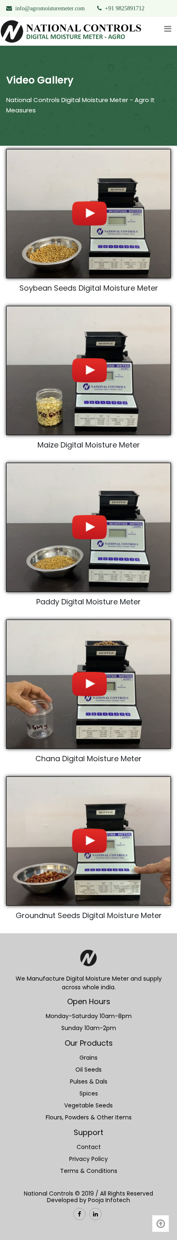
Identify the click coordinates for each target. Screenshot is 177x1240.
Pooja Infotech (109, 1200)
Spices (88, 1093)
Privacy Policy (88, 1159)
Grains (88, 1058)
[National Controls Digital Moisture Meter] (88, 962)
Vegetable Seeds (88, 1105)
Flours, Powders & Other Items (89, 1117)
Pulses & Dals (88, 1081)
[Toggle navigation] (167, 30)
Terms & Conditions (88, 1171)
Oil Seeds (88, 1069)
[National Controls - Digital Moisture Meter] (72, 31)
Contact (89, 1147)
